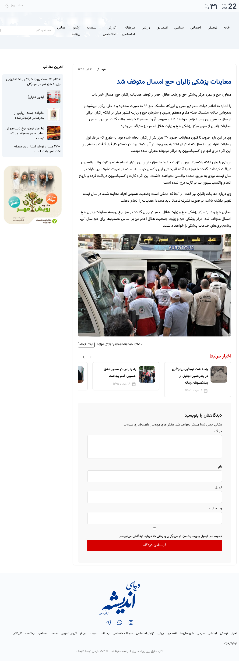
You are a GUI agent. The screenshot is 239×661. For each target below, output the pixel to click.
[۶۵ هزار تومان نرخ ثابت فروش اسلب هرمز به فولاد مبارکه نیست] (53, 133)
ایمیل (218, 487)
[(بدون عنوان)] (53, 96)
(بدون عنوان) (36, 97)
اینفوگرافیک (230, 643)
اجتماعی (195, 27)
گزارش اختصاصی (109, 31)
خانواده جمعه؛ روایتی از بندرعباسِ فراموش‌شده (29, 116)
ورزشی (146, 27)
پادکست (30, 633)
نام (220, 466)
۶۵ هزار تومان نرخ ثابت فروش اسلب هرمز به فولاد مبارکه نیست (25, 133)
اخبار (234, 633)
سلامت (91, 27)
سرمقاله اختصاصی (128, 31)
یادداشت (104, 633)
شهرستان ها (186, 633)
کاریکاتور (17, 633)
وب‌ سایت (215, 508)
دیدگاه (218, 431)
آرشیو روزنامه (76, 31)
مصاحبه (42, 633)
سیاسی (179, 27)
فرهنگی (212, 27)
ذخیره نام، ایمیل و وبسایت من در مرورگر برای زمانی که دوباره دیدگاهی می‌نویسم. (170, 536)
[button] (83, 357)
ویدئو (82, 633)
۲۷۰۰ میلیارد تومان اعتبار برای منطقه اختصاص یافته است (37, 149)
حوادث (92, 633)
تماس (61, 27)
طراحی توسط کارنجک (88, 651)
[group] (197, 379)
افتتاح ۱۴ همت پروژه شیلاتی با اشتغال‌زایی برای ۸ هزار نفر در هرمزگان (33, 82)
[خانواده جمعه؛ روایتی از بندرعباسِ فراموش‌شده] (53, 114)
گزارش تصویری (69, 633)
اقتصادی (162, 27)
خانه (227, 27)
